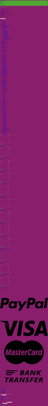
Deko (2, 28)
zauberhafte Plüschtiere (4, 84)
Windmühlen (3, 24)
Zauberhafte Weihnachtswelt (5, 15)
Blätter (4, 90)
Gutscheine (2, 396)
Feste (1, 397)
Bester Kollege (5, 115)
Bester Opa (5, 126)
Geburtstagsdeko (5, 56)
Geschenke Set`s (5, 132)
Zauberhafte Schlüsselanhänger (5, 73)
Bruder (4, 75)
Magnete (3, 109)
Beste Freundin (5, 110)
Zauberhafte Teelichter (6, 30)
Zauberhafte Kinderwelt (3, 83)
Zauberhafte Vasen (4, 82)
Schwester (4, 65)
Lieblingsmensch (5, 76)
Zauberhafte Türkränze (4, 81)
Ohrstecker (3, 89)
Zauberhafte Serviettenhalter (4, 32)
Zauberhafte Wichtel (5, 39)
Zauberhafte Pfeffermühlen (4, 72)
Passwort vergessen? (2, 405)
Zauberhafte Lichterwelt (4, 71)
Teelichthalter (3, 129)
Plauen (3, 53)
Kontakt (2, 2)
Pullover (3, 45)
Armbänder (3, 85)
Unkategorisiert (2, 43)
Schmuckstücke (2, 398)
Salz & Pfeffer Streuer (4, 23)
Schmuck (4, 52)
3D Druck (2, 20)
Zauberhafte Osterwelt (4, 31)
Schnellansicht (1, 182)
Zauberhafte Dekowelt (4, 29)
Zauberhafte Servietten (4, 74)
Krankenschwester (5, 95)
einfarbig (4, 92)
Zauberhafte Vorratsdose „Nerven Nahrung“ (4, 170)
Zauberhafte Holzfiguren (6, 33)
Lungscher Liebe (2, 40)
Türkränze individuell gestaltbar (6, 130)
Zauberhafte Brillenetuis (4, 63)
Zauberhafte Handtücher (4, 69)
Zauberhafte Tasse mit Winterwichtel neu (3, 274)
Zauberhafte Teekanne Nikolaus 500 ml (3, 235)
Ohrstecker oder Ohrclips (6, 88)
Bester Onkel (5, 116)
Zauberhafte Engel (4, 66)
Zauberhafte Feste (2, 55)
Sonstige (4, 79)
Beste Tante (5, 123)
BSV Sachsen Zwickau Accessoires (5, 25)
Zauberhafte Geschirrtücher (4, 68)
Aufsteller (3, 104)
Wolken (4, 101)
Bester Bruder (5, 114)
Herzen (4, 94)
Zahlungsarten (2, 389)
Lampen (4, 21)
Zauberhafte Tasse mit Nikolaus (3, 209)
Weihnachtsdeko (5, 60)
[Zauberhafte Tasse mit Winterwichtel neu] (4, 272)
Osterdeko (4, 59)
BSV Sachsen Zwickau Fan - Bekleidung (6, 26)
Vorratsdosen (3, 62)
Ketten (3, 86)
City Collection (5, 91)
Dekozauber (1, 15)
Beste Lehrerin (5, 111)
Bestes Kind (5, 127)
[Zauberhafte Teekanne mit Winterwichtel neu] (8, 285)
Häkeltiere (3, 105)
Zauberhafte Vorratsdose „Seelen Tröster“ (4, 183)
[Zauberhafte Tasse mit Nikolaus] (8, 207)
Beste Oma (5, 112)
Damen (4, 49)
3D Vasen (4, 131)
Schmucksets (3, 102)
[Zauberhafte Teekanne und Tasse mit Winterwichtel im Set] (8, 246)
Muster (4, 96)
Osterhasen (5, 133)
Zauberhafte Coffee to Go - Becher (5, 64)
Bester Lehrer (5, 125)
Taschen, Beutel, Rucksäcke (4, 50)
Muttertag (3, 58)
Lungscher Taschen (4, 41)
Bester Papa (5, 117)
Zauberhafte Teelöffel (4, 80)
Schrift (4, 97)
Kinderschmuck (3, 87)
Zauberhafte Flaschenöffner (4, 67)
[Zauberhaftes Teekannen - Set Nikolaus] (4, 194)
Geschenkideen (3, 22)
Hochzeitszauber (3, 57)
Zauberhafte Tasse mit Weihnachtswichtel (4, 261)
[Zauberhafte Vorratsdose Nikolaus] (8, 220)
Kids (2, 44)
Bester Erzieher (5, 124)
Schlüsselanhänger (4, 42)
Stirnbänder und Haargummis (5, 47)
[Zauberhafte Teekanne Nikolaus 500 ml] (8, 233)
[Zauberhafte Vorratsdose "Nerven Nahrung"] (8, 168)
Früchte (4, 93)
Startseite (2, 1)
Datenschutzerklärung (3, 391)
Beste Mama (5, 107)
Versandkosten (2, 172)
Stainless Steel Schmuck (4, 103)
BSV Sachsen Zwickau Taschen (5, 27)
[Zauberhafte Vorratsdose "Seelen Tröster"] (8, 181)
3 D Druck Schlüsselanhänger (6, 119)
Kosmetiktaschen (3, 106)
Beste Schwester (5, 113)
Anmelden (5, 404)
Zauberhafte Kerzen (4, 70)
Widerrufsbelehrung (3, 390)
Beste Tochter (5, 108)
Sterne (4, 99)
